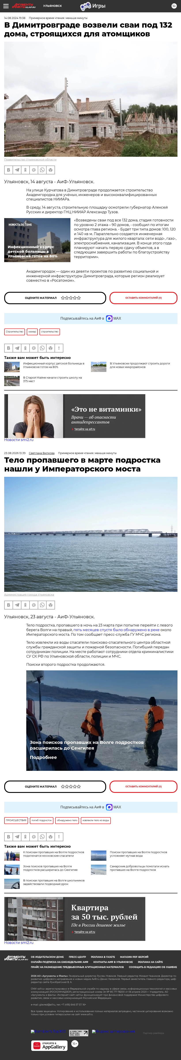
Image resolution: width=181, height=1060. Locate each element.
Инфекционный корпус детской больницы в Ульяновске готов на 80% (53, 365)
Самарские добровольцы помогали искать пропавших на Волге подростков (139, 868)
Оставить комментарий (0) (143, 297)
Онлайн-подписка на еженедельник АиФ (59, 962)
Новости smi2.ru (19, 440)
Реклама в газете (103, 957)
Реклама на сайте (150, 962)
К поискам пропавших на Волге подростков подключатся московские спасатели (53, 854)
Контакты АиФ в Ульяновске (113, 962)
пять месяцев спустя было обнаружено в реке (117, 630)
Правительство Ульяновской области (30, 159)
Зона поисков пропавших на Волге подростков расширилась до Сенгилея (87, 745)
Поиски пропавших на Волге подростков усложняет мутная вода (138, 854)
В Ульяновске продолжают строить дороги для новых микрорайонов (140, 365)
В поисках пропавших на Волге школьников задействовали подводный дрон (54, 882)
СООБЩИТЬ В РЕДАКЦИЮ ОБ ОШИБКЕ (153, 967)
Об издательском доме (47, 957)
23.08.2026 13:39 (14, 453)
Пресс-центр (77, 957)
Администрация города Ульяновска (29, 594)
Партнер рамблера (153, 1033)
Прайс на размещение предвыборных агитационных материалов (77, 967)
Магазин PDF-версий (134, 957)
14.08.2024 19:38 (14, 18)
